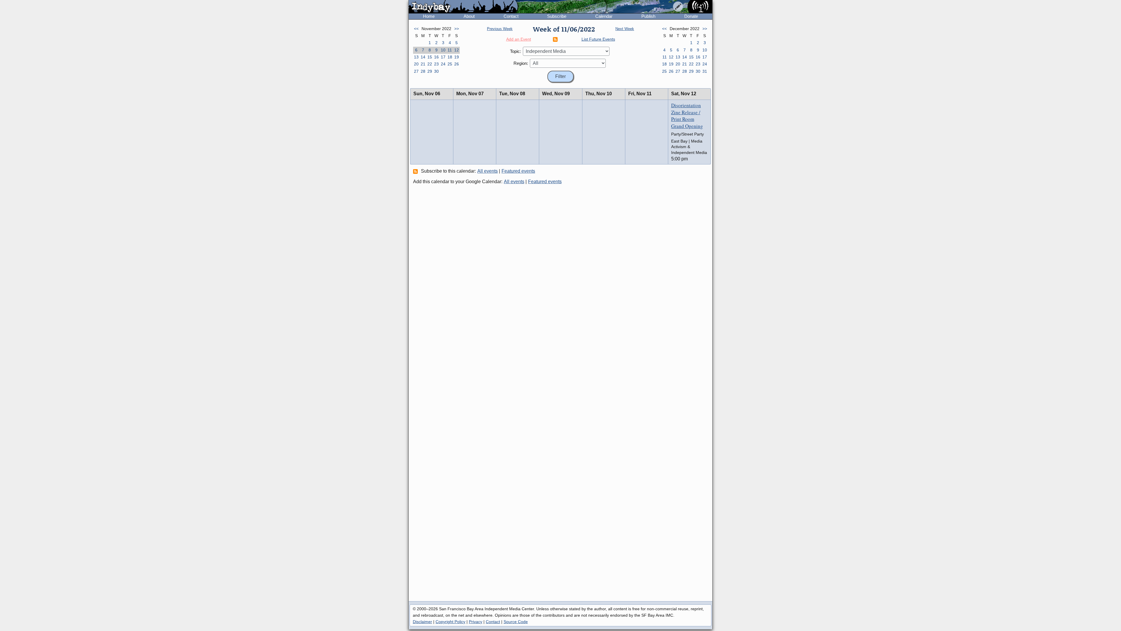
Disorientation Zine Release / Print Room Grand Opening (687, 115)
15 (429, 57)
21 (423, 64)
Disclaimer (422, 621)
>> (456, 28)
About (469, 16)
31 (704, 71)
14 (423, 57)
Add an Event (518, 39)
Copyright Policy (450, 621)
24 (443, 64)
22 (429, 64)
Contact (511, 16)
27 (416, 71)
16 (436, 57)
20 (416, 64)
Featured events (518, 171)
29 (429, 71)
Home (429, 16)
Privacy (475, 621)
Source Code (516, 621)
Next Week (624, 29)
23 (436, 64)
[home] (463, 7)
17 (443, 57)
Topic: (515, 51)
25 (450, 64)
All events (487, 171)
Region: (520, 63)
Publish (648, 16)
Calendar (603, 16)
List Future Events (598, 39)
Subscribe (556, 16)
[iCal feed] (416, 171)
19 (456, 57)
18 (450, 57)
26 (456, 64)
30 (436, 71)
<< (416, 28)
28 (423, 71)
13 (416, 57)
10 (443, 50)
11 (450, 50)
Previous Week (500, 29)
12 (456, 50)
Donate (691, 16)
